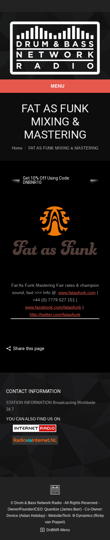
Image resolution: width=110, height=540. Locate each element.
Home (17, 148)
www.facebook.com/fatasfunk (53, 307)
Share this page (28, 348)
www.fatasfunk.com (77, 292)
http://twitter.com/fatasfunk (55, 314)
